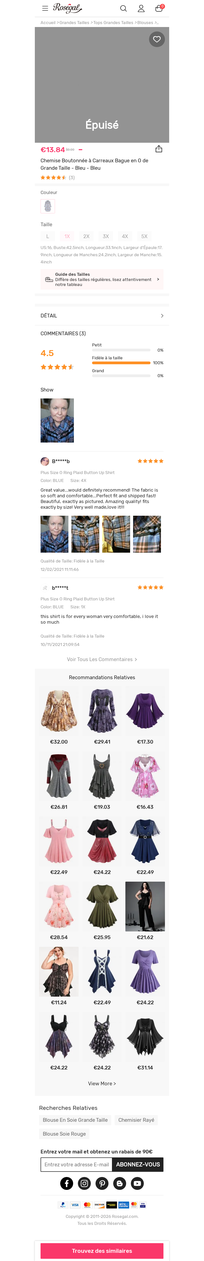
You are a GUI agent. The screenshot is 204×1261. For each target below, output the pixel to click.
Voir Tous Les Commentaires (100, 659)
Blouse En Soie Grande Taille (75, 1120)
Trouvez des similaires (102, 1250)
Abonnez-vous (138, 1164)
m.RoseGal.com (72, 8)
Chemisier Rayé (136, 1120)
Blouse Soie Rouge (64, 1134)
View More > (102, 1084)
